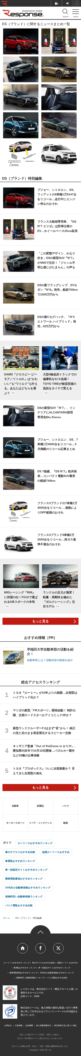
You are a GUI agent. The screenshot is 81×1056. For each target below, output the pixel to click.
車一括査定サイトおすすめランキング (26, 869)
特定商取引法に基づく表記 (65, 1025)
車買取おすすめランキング (20, 861)
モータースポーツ (15, 823)
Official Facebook (40, 948)
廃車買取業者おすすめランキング (24, 878)
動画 (65, 823)
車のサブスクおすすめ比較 (20, 852)
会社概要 (29, 1025)
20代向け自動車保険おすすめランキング (27, 887)
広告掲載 (18, 1025)
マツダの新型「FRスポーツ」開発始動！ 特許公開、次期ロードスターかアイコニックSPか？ (44, 713)
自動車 (15, 806)
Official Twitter (58, 948)
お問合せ (8, 1025)
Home (22, 948)
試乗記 (40, 806)
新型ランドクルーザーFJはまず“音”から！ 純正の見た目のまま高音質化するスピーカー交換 (44, 730)
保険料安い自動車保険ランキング (24, 896)
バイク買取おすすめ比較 (19, 905)
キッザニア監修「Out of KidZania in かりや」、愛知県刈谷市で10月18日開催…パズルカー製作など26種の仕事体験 (45, 750)
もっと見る (40, 621)
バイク (65, 806)
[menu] (75, 12)
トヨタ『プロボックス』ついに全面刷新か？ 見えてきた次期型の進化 (44, 771)
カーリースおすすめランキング (35, 843)
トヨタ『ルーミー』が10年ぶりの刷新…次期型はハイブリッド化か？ (45, 695)
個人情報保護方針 (43, 1025)
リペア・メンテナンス (40, 823)
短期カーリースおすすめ (56, 852)
